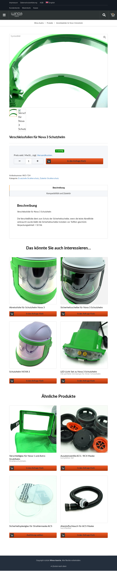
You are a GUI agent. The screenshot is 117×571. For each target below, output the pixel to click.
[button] (37, 161)
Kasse (35, 8)
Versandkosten (44, 155)
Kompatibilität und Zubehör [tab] (58, 193)
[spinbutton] (28, 161)
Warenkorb (26, 8)
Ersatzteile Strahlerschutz (28, 178)
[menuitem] (50, 2)
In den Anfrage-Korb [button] (35, 314)
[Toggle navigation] (4, 15)
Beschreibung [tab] (59, 188)
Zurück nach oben (59, 566)
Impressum (13, 2)
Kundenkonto (14, 8)
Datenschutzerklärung (28, 2)
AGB (41, 2)
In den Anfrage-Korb (76, 161)
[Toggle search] (104, 15)
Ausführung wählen (35, 535)
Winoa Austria (55, 560)
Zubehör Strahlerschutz (49, 178)
